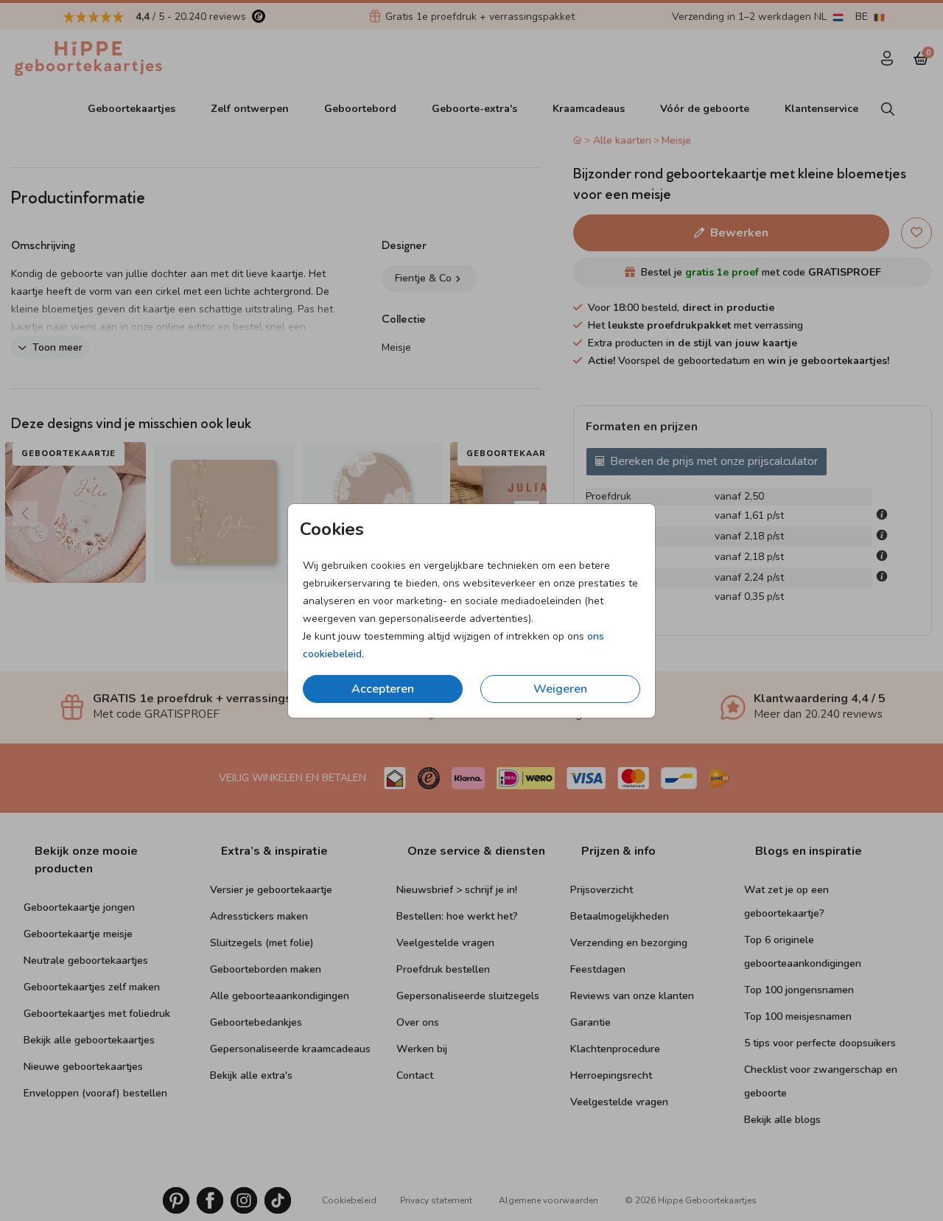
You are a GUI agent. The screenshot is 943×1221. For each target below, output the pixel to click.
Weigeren (560, 689)
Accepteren (382, 689)
